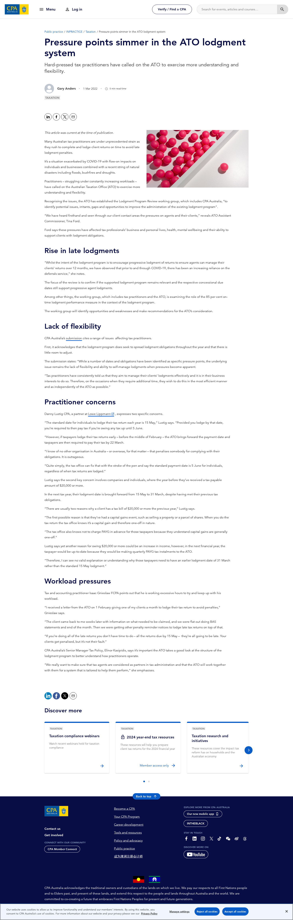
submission (74, 338)
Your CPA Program (127, 816)
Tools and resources (128, 832)
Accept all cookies (235, 911)
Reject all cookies (207, 911)
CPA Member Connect (62, 849)
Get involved (53, 835)
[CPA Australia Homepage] (17, 9)
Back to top (143, 796)
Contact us (52, 829)
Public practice (124, 848)
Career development (128, 824)
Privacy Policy (149, 913)
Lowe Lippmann (99, 414)
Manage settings (179, 911)
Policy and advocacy (128, 840)
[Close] (286, 911)
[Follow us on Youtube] (196, 854)
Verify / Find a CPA (172, 9)
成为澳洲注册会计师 (128, 856)
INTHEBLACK (196, 823)
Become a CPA (124, 808)
